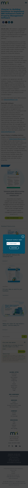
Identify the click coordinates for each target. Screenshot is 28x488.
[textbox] (13, 243)
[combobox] (13, 243)
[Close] (23, 236)
